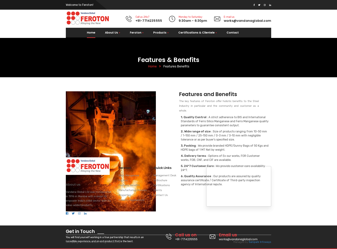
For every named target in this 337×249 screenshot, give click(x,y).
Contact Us (161, 195)
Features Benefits (129, 185)
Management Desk (165, 175)
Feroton (135, 33)
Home (91, 32)
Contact (233, 32)
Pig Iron (123, 180)
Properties (124, 195)
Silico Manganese (128, 175)
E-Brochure (160, 180)
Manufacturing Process (132, 190)
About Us (111, 33)
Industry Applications (131, 200)
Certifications (162, 185)
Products (159, 33)
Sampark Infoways (260, 242)
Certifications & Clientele (196, 33)
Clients (158, 190)
